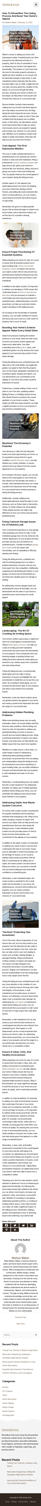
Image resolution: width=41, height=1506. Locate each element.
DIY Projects (7, 1391)
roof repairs (19, 1002)
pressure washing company (23, 163)
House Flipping (8, 1403)
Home (4, 1395)
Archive (5, 1387)
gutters (23, 347)
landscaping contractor (18, 645)
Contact (14, 1502)
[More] (15, 1230)
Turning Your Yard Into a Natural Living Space (20, 1350)
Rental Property (8, 1411)
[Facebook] (6, 1225)
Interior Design (8, 1407)
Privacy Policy (23, 1502)
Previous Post (20, 1317)
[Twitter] (15, 1225)
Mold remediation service (12, 1069)
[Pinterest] (6, 1230)
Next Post (21, 1324)
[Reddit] (23, 1225)
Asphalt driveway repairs (20, 460)
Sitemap (33, 1502)
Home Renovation (9, 1399)
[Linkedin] (32, 1225)
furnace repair (25, 292)
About (7, 1502)
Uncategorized (8, 1415)
